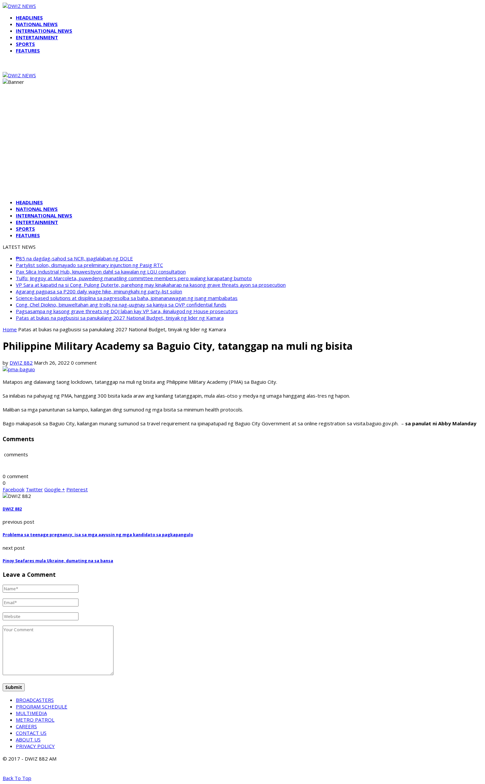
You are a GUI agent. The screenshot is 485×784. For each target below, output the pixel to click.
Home (10, 329)
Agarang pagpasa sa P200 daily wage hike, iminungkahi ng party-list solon (99, 291)
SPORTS (25, 44)
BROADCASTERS (35, 700)
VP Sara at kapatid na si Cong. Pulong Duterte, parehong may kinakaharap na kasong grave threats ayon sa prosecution (151, 284)
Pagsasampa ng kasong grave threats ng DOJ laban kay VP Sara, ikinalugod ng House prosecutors (127, 311)
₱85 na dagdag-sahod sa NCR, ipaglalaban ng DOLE (74, 258)
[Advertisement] (242, 148)
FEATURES (28, 50)
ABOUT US (28, 739)
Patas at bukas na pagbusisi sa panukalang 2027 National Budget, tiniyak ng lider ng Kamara (120, 317)
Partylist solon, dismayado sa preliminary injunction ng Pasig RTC (89, 265)
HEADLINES (29, 17)
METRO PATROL (35, 719)
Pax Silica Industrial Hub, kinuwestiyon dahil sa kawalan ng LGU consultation (101, 271)
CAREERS (26, 726)
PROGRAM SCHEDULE (41, 706)
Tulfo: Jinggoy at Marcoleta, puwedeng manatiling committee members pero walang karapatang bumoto (134, 278)
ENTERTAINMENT (37, 37)
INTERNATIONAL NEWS (44, 30)
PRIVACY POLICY (35, 746)
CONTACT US (31, 733)
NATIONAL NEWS (37, 24)
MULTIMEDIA (31, 713)
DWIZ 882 (21, 362)
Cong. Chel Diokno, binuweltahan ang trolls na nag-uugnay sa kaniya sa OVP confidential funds (121, 304)
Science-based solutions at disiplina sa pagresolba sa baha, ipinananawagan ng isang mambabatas (127, 298)
